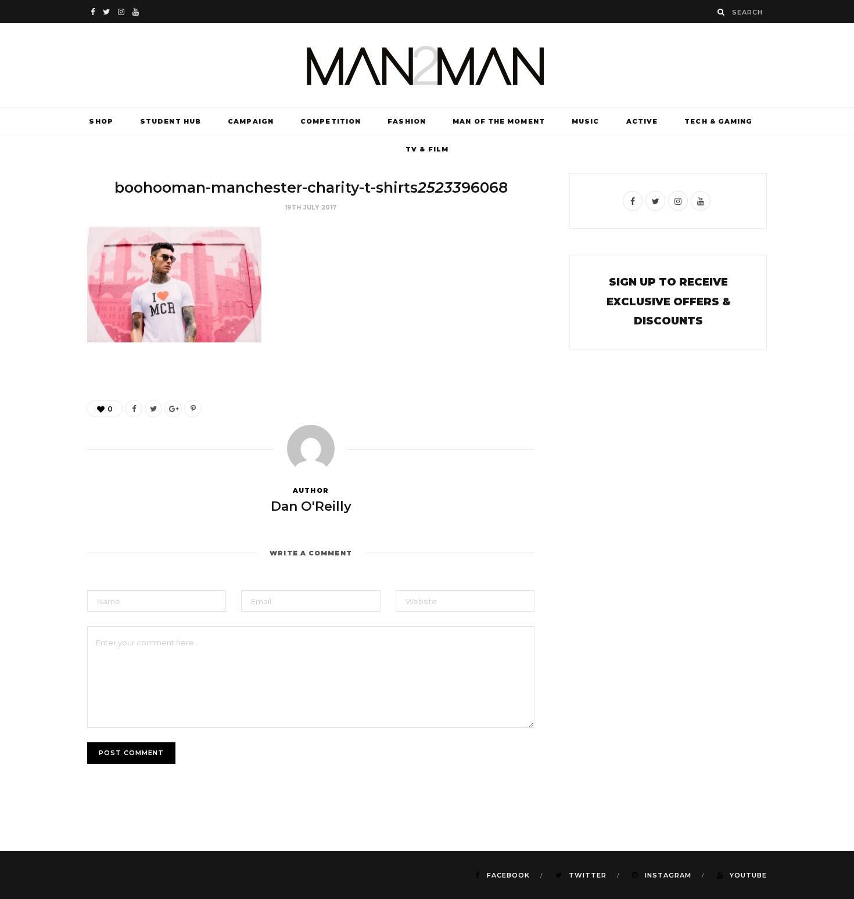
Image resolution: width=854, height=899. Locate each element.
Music (586, 121)
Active (642, 121)
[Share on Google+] (173, 408)
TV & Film (427, 149)
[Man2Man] (427, 65)
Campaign (251, 121)
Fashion (406, 121)
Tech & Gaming (718, 121)
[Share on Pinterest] (193, 408)
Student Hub (170, 121)
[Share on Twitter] (153, 408)
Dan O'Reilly (311, 506)
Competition (330, 121)
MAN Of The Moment (499, 121)
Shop (101, 121)
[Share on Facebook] (133, 408)
